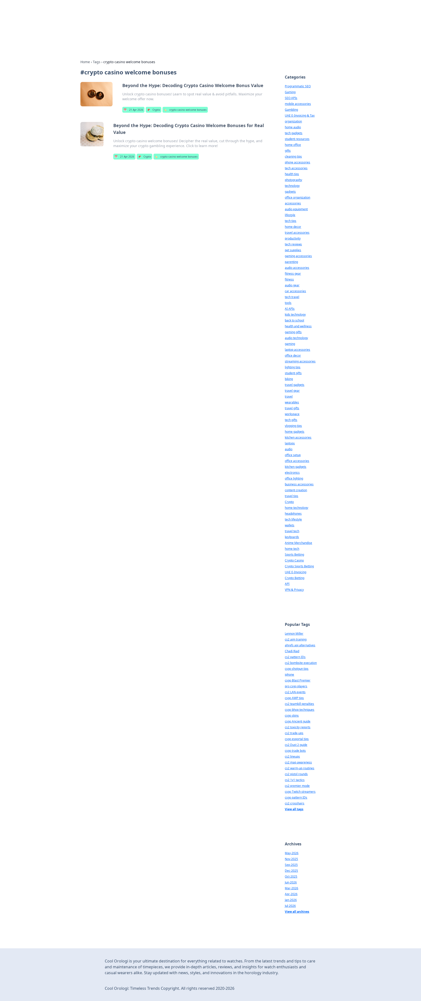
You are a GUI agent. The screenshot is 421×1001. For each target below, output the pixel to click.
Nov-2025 (291, 859)
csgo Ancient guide (297, 721)
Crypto (153, 109)
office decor (293, 355)
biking (289, 379)
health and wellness (298, 326)
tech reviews (293, 244)
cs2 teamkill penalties (299, 704)
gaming (290, 344)
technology (292, 186)
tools (288, 303)
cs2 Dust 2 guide (296, 745)
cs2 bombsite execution (301, 663)
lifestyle (290, 215)
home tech (292, 549)
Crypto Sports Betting (299, 566)
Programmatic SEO (298, 86)
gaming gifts (293, 332)
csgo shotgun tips (296, 669)
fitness (289, 279)
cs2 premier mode (297, 786)
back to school (294, 320)
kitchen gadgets (295, 467)
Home (85, 62)
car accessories (295, 291)
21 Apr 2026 (133, 109)
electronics (292, 472)
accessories (293, 203)
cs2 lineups (292, 756)
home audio (293, 127)
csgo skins (292, 715)
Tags (96, 62)
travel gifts (292, 408)
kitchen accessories (298, 437)
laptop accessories (297, 350)
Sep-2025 (291, 865)
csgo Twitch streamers (300, 792)
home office (293, 145)
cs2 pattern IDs (295, 657)
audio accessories (297, 268)
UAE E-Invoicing (295, 572)
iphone (289, 674)
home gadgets (294, 432)
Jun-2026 (291, 882)
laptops (290, 443)
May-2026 (291, 853)
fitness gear (293, 273)
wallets (289, 525)
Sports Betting (294, 554)
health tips (292, 174)
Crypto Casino (294, 560)
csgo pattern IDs (296, 797)
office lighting (294, 478)
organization (293, 121)
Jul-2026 (290, 906)
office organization (297, 197)
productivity (293, 238)
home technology (296, 508)
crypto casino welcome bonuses (185, 109)
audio (288, 449)
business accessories (299, 484)
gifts (288, 151)
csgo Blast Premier (297, 680)
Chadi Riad (292, 651)
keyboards (292, 537)
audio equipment (296, 209)
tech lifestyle (293, 519)
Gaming (290, 92)
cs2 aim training (295, 639)
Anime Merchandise (298, 543)
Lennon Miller (294, 633)
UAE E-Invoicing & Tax (300, 115)
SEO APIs (291, 98)
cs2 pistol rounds (296, 774)
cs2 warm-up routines (299, 768)
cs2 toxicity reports (297, 727)
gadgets (290, 192)
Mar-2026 (291, 888)
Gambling (291, 110)
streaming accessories (300, 361)
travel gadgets (294, 385)
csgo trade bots (295, 751)
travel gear (292, 391)
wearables (292, 402)
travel (289, 396)
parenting (291, 262)
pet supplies (293, 250)
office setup (293, 455)
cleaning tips (293, 156)
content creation (296, 490)
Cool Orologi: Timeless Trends (162, 17)
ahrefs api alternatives (300, 645)
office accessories (297, 461)
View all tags (294, 809)
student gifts (293, 373)
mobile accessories (298, 104)
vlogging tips (293, 426)
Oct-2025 (291, 876)
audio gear (292, 285)
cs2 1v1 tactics (295, 780)
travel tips (291, 496)
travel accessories (297, 232)
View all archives (297, 912)
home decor (293, 227)
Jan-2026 (291, 900)
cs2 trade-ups (294, 733)
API (287, 584)
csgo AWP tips (294, 698)
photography (293, 180)
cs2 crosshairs (294, 803)
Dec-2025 (291, 871)
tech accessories (296, 168)
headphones (293, 513)
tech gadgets (293, 133)
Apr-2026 (291, 894)
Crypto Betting (294, 578)
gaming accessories (298, 256)
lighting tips (292, 367)
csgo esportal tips (297, 739)
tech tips (290, 221)
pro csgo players (296, 686)
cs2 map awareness (298, 762)
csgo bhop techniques (299, 710)
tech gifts (291, 420)
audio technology (296, 338)
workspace (292, 414)
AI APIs (290, 309)
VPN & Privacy (294, 590)
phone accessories (297, 162)
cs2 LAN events (295, 692)
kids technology (295, 314)
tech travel (292, 297)
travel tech (292, 531)
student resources (297, 139)
